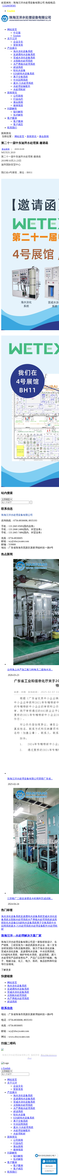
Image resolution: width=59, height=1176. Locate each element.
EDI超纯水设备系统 (23, 73)
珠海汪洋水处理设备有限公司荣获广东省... (30, 778)
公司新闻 (18, 96)
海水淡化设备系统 (23, 51)
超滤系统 (18, 67)
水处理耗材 (19, 89)
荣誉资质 (18, 45)
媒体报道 (18, 105)
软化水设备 (19, 70)
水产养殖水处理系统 (24, 64)
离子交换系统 (20, 76)
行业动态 (18, 99)
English (11, 11)
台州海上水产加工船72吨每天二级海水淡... (30, 669)
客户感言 (18, 124)
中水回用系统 (20, 80)
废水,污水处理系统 (23, 83)
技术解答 (18, 115)
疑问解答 (18, 111)
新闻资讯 (12, 92)
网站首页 (12, 29)
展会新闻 (18, 102)
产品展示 (12, 48)
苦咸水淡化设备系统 (24, 57)
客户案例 (12, 118)
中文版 (17, 32)
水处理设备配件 (21, 86)
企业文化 (18, 41)
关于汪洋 (12, 38)
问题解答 (12, 108)
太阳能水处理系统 (23, 61)
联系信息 (7, 1008)
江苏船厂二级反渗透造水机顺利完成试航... (30, 898)
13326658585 (9, 5)
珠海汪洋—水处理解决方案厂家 (21, 935)
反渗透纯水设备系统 (24, 54)
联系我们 (12, 127)
